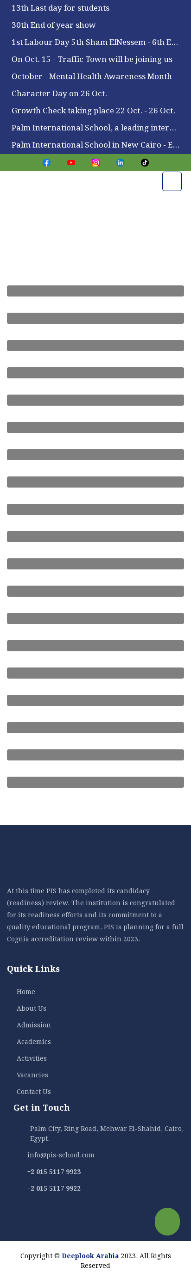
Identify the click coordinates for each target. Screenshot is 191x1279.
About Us (31, 1007)
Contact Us (34, 1091)
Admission (34, 1024)
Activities (32, 1057)
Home (26, 991)
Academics (34, 1041)
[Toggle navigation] (172, 181)
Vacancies (32, 1074)
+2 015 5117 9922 (54, 1187)
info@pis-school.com (61, 1154)
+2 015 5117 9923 (54, 1171)
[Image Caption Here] (95, 291)
